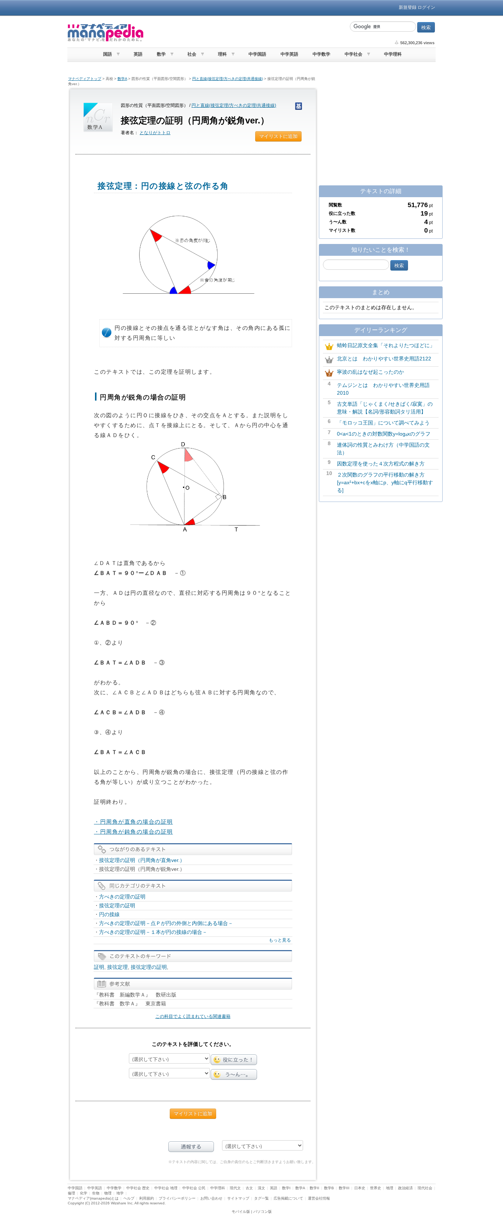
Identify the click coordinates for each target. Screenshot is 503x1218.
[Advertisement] (246, 32)
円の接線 (109, 914)
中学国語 (257, 54)
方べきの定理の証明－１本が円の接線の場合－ (153, 932)
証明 (99, 967)
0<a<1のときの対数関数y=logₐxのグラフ (383, 434)
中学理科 (393, 54)
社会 (191, 54)
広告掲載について (288, 1198)
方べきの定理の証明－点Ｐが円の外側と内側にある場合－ (166, 923)
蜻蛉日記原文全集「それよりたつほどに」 (386, 345)
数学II (314, 1188)
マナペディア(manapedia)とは (93, 1198)
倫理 (71, 1193)
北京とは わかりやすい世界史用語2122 (384, 359)
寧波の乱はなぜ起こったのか (370, 372)
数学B (329, 1188)
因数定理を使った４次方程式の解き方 (381, 464)
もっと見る (280, 940)
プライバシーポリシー (177, 1198)
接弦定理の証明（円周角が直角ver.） (142, 860)
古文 (249, 1188)
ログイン (426, 7)
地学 (120, 1193)
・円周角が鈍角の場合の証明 (133, 832)
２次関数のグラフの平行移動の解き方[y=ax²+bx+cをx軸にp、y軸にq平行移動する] (385, 482)
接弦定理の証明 (117, 905)
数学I (286, 1188)
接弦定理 (117, 967)
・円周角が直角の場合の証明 (133, 822)
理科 (222, 54)
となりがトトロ (155, 132)
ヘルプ (128, 1198)
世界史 (375, 1188)
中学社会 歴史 (138, 1188)
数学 (161, 54)
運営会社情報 (319, 1198)
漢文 (261, 1188)
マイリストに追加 (278, 136)
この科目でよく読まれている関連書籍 (193, 1016)
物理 (108, 1193)
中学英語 (289, 54)
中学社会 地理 (165, 1188)
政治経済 (405, 1188)
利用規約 (146, 1198)
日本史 (359, 1188)
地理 (389, 1188)
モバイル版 (241, 1212)
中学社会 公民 (193, 1188)
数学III (344, 1188)
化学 (83, 1193)
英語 (138, 54)
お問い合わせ (211, 1198)
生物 (95, 1193)
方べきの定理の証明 (122, 897)
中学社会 (353, 54)
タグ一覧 (261, 1198)
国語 (107, 54)
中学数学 (321, 54)
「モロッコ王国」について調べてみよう (383, 423)
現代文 (235, 1188)
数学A (122, 79)
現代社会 (425, 1188)
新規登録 (407, 7)
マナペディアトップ (84, 79)
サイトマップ (238, 1198)
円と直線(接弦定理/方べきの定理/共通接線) (227, 79)
